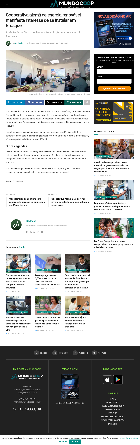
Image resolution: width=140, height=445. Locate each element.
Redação (19, 43)
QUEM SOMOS (112, 402)
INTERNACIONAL (103, 156)
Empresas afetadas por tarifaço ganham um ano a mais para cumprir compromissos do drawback (18, 281)
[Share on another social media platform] (87, 102)
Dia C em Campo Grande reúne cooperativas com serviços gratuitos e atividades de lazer (113, 244)
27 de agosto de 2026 (15, 291)
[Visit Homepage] (72, 4)
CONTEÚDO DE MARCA (76, 270)
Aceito (75, 441)
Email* (100, 67)
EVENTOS (112, 413)
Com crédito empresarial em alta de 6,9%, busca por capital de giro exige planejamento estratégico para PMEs (77, 281)
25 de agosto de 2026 (74, 330)
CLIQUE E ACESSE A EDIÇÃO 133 (70, 403)
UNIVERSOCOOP (112, 409)
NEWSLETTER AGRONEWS (113, 420)
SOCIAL (99, 235)
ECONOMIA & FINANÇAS (57, 43)
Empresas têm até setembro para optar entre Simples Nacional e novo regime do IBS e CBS (18, 323)
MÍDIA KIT (112, 424)
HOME (113, 399)
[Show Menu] (7, 4)
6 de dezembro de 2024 (36, 43)
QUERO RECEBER (114, 88)
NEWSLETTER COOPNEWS (113, 417)
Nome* (100, 76)
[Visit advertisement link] (114, 30)
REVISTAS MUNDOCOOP (113, 406)
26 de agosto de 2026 (74, 291)
